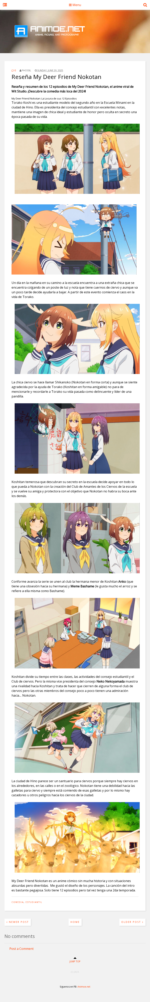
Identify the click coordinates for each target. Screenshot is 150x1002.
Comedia (18, 902)
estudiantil (34, 902)
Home (75, 922)
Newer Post (18, 922)
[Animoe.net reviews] (75, 43)
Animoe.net (84, 986)
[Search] (145, 7)
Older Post (131, 922)
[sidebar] (5, 7)
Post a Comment (21, 949)
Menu (76, 5)
